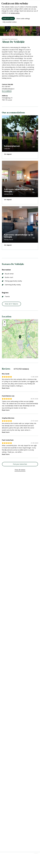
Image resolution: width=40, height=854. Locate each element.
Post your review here (20, 464)
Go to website (7, 91)
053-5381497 (6, 86)
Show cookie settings (23, 18)
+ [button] (4, 322)
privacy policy (15, 13)
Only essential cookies (10, 22)
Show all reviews (20, 470)
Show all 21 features (11, 304)
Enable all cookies (8, 18)
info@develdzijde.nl (8, 89)
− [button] (4, 325)
